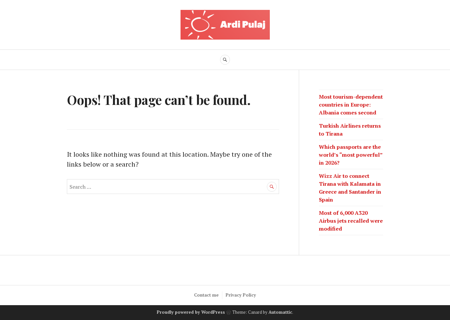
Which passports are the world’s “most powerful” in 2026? (350, 154)
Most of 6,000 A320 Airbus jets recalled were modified (351, 220)
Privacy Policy (241, 295)
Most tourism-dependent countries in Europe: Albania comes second (351, 104)
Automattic (280, 312)
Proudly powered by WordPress (191, 312)
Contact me (206, 295)
